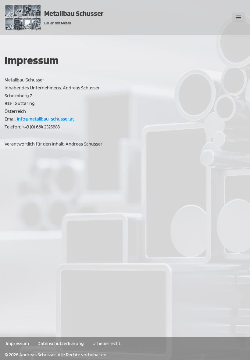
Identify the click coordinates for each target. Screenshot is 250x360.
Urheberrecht (106, 343)
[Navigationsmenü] (238, 17)
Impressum (17, 343)
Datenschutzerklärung (61, 343)
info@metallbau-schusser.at (45, 119)
